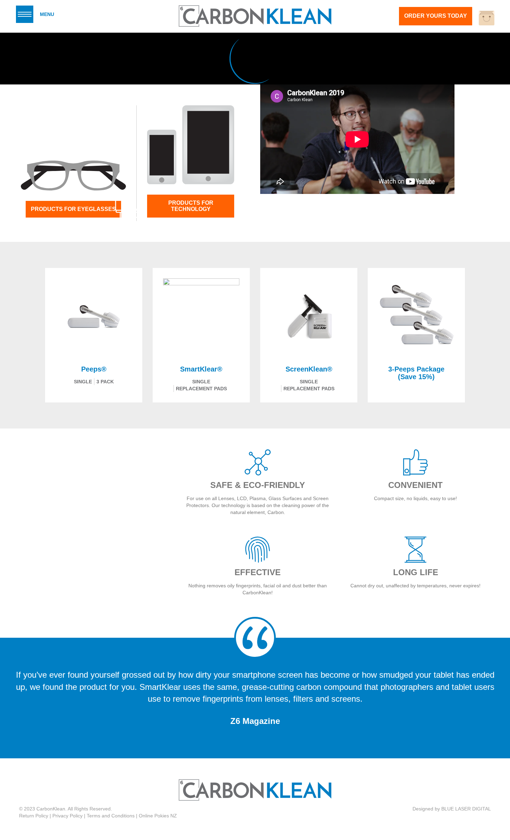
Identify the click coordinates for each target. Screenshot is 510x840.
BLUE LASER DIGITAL (466, 809)
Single (83, 381)
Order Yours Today (435, 16)
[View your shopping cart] (486, 18)
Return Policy (33, 815)
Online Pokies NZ (158, 815)
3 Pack (105, 381)
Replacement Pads (201, 388)
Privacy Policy (67, 815)
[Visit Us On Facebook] (482, 798)
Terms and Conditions (111, 815)
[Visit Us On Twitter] (491, 798)
